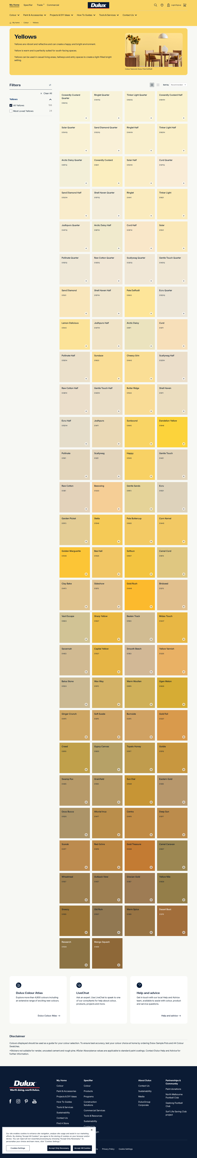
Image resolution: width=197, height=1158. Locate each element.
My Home (14, 4)
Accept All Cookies (82, 1148)
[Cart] (184, 5)
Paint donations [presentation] (173, 1089)
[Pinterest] (26, 1101)
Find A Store (63, 1123)
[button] (46, 93)
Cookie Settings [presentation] (126, 1149)
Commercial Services (94, 1110)
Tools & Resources (93, 1115)
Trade (40, 5)
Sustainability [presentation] (63, 1112)
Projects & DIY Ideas (67, 1096)
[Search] (155, 5)
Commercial (53, 5)
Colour (60, 1085)
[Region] (162, 5)
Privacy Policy (108, 1149)
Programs (89, 1096)
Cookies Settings (18, 1148)
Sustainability (90, 1121)
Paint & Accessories (66, 1091)
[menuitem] (15, 15)
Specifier (28, 5)
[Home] (11, 22)
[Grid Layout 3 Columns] (158, 85)
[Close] (92, 1130)
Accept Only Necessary (59, 1148)
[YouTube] (34, 1101)
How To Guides (64, 1101)
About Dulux (144, 1080)
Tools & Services (65, 1107)
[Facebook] (10, 1101)
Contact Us (62, 1118)
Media (141, 1096)
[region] (49, 1140)
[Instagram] (18, 1101)
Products (88, 1091)
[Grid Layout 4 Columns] (152, 85)
